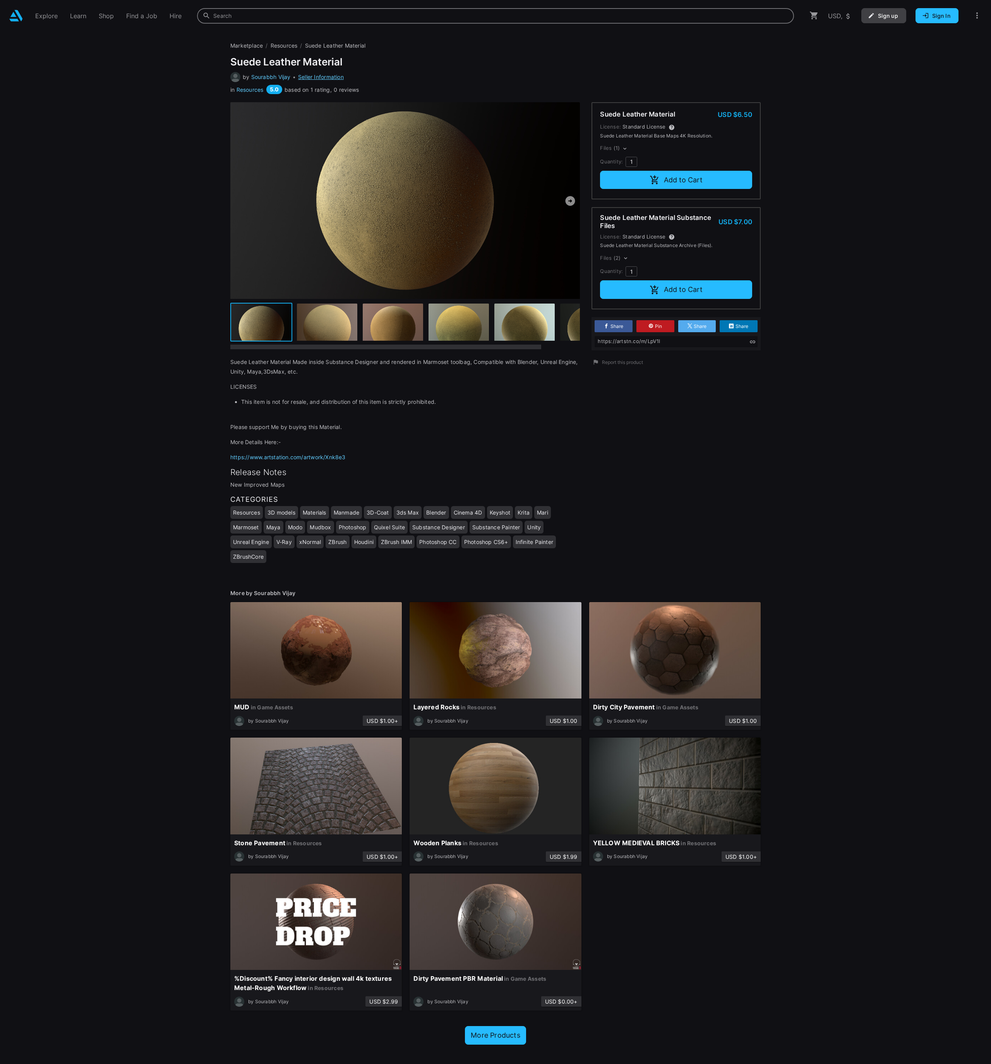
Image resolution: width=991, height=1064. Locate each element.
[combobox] (495, 16)
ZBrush (337, 542)
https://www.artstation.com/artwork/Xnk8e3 (288, 457)
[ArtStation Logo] (16, 16)
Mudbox (320, 527)
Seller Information (321, 77)
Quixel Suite (389, 527)
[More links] (977, 16)
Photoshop (353, 527)
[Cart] (814, 16)
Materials (314, 512)
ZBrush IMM (396, 542)
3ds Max (407, 512)
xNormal (310, 542)
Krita (524, 512)
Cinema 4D (468, 512)
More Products (495, 1035)
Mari (542, 512)
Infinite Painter (534, 542)
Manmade (346, 512)
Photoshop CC (438, 542)
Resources (250, 89)
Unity (534, 527)
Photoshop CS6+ (486, 542)
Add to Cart (683, 180)
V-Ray (284, 542)
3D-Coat (378, 512)
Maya (273, 527)
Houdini (364, 542)
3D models (281, 512)
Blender (436, 512)
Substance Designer (438, 527)
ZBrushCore (248, 556)
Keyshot (500, 512)
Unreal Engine (251, 542)
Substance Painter (496, 527)
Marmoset (246, 527)
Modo (295, 527)
